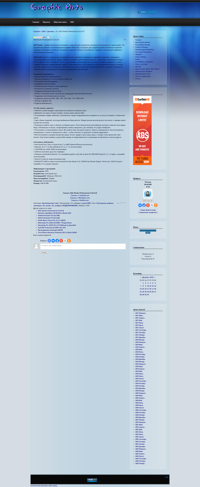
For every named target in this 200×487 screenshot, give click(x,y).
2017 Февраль (140, 313)
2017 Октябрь (140, 332)
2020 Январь (140, 391)
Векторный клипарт (142, 42)
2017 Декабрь (140, 337)
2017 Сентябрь (140, 330)
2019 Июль (139, 376)
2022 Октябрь (140, 461)
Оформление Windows (143, 71)
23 (146, 292)
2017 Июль (139, 325)
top (166, 477)
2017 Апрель (140, 318)
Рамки (137, 59)
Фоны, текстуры (141, 64)
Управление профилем (148, 212)
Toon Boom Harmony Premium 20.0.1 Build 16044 (57, 232)
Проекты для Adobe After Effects (147, 69)
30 (146, 295)
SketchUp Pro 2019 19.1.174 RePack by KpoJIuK (57, 225)
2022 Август (139, 456)
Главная (138, 40)
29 (143, 295)
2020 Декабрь (140, 417)
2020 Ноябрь (140, 415)
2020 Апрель (140, 398)
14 (141, 289)
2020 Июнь (139, 403)
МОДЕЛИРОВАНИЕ (69, 205)
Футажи (138, 66)
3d (53, 205)
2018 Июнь (139, 352)
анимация (38, 205)
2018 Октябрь (140, 354)
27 (155, 292)
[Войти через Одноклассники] (156, 205)
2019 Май (138, 371)
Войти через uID (148, 200)
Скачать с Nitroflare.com (80, 198)
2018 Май (138, 349)
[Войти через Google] (152, 205)
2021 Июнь (139, 432)
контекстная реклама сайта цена (44, 486)
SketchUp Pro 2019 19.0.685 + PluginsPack (55, 223)
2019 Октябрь (140, 383)
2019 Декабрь (140, 388)
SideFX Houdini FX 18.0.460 (49, 215)
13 (155, 286)
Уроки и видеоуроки (143, 76)
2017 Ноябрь (140, 335)
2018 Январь (140, 340)
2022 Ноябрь (140, 463)
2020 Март (139, 395)
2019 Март (139, 366)
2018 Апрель (140, 347)
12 (153, 286)
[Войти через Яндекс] (148, 205)
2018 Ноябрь (140, 357)
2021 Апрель (140, 427)
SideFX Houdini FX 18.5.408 (49, 218)
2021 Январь (140, 420)
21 (141, 292)
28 (141, 295)
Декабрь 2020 (147, 277)
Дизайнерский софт (142, 74)
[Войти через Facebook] (144, 205)
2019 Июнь (139, 374)
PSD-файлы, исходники (144, 62)
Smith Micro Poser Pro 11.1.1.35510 (52, 220)
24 (148, 292)
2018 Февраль (140, 342)
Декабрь (50, 31)
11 (150, 286)
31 (148, 295)
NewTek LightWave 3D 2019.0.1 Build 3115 (54, 213)
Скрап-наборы (140, 57)
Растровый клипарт (142, 45)
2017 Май (138, 320)
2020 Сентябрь (140, 410)
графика (58, 205)
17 (148, 289)
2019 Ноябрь (140, 386)
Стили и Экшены (141, 47)
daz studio (46, 205)
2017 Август (139, 328)
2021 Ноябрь (140, 444)
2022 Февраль (140, 449)
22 (143, 292)
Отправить (44, 252)
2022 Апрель (140, 454)
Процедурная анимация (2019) (50, 230)
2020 (43, 31)
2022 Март (139, 451)
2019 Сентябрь (140, 381)
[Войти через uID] (49, 240)
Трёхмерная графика (104, 203)
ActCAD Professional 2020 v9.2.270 (52, 228)
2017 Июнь (139, 323)
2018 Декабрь (140, 359)
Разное (138, 79)
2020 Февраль (140, 393)
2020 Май (138, 400)
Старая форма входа (148, 210)
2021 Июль (139, 434)
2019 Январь (140, 362)
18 (150, 289)
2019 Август (139, 378)
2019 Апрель (140, 369)
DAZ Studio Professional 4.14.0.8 (51, 211)
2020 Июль (139, 405)
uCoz (100, 481)
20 (155, 289)
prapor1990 (86, 203)
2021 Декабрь (140, 446)
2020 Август (139, 408)
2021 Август (139, 437)
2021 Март (139, 425)
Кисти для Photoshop (143, 52)
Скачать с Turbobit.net (80, 195)
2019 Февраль (140, 364)
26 (153, 292)
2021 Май (138, 429)
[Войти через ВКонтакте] (140, 205)
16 (146, 289)
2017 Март (139, 315)
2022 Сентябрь (140, 459)
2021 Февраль (140, 422)
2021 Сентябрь (140, 439)
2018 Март (139, 345)
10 (148, 286)
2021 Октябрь (140, 442)
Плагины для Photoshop (144, 49)
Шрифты (138, 54)
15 (143, 289)
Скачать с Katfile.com (80, 200)
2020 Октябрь (140, 412)
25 (150, 292)
